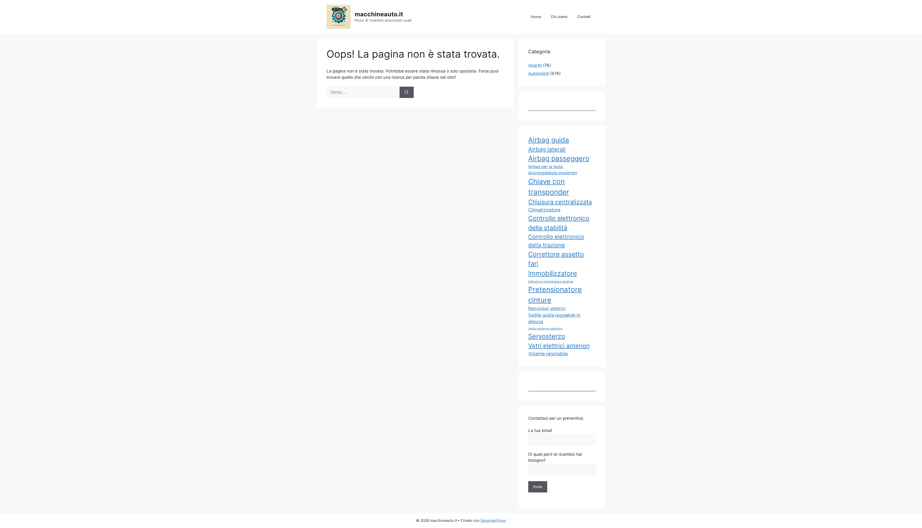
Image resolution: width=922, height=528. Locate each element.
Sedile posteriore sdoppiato (545, 328)
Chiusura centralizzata (560, 202)
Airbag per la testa (545, 166)
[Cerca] (407, 92)
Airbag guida (548, 140)
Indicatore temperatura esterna (550, 281)
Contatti (584, 16)
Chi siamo (559, 16)
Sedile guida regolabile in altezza (554, 318)
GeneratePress (493, 520)
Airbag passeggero (558, 158)
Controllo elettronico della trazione (556, 241)
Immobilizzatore (552, 273)
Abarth (535, 65)
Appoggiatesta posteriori (552, 172)
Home (536, 16)
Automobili (538, 73)
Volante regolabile (548, 354)
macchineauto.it (379, 14)
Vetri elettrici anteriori (559, 345)
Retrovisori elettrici (546, 308)
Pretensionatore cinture (555, 294)
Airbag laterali (547, 149)
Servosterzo (546, 336)
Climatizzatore (544, 210)
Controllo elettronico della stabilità (558, 222)
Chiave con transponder (548, 186)
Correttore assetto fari (556, 258)
